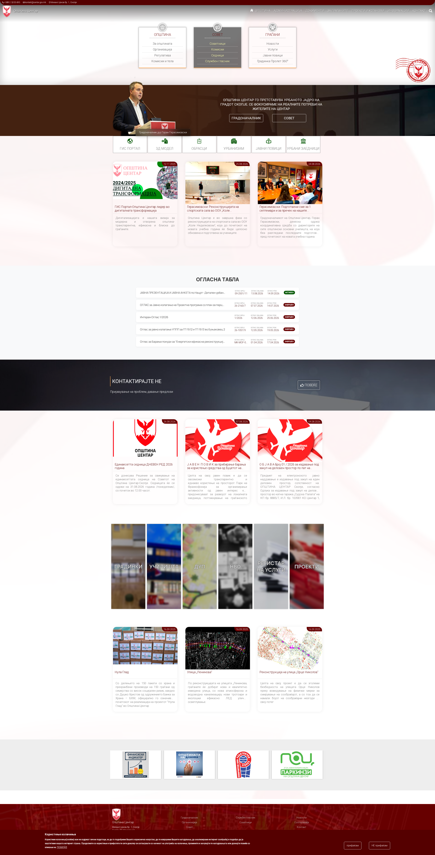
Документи (315, 10)
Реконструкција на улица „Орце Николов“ (288, 672)
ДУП (199, 566)
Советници (217, 43)
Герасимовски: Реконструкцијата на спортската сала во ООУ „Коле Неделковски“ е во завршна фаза (213, 209)
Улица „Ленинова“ (199, 672)
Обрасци (199, 148)
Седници (217, 55)
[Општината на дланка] (137, 764)
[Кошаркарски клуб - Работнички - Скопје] (191, 764)
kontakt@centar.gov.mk (35, 2)
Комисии (217, 49)
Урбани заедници (303, 148)
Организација (162, 49)
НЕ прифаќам (379, 845)
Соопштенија (301, 822)
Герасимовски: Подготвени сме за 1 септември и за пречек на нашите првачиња (285, 209)
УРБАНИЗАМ (234, 148)
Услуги (272, 49)
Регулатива (162, 55)
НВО (235, 566)
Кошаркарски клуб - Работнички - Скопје (189, 764)
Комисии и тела (162, 61)
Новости (272, 43)
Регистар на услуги (271, 566)
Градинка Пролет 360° (272, 61)
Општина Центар (26, 11)
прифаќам (353, 845)
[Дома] (8, 11)
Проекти (306, 566)
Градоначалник (246, 118)
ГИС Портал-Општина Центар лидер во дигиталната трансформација (142, 208)
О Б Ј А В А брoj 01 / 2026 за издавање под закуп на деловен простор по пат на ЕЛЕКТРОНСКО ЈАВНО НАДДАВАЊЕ (289, 466)
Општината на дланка (135, 764)
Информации (398, 10)
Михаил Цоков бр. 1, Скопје (64, 2)
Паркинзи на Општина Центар (243, 764)
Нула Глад (122, 672)
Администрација (288, 10)
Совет (289, 118)
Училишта (164, 566)
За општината (162, 43)
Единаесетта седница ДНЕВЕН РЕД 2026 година (144, 466)
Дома (252, 11)
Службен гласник (217, 61)
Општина (262, 10)
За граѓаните (337, 10)
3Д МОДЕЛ (164, 148)
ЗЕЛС (297, 764)
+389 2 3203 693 (12, 2)
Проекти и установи (368, 10)
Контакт (419, 10)
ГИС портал (130, 148)
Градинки (128, 566)
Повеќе (311, 385)
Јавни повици (273, 55)
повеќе (62, 847)
